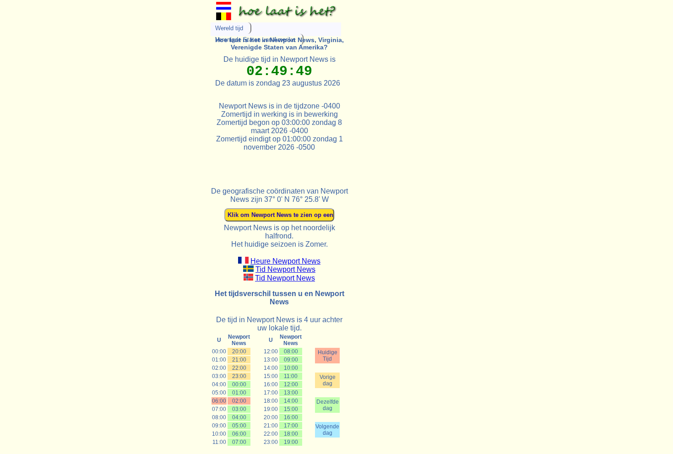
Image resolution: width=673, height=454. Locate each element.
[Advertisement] (318, 165)
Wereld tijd (229, 28)
